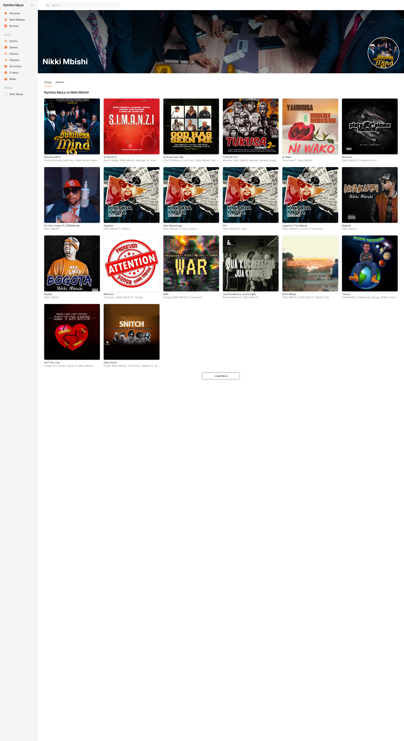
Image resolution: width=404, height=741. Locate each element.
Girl (225, 225)
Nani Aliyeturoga (172, 225)
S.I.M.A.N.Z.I (110, 157)
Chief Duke (305, 297)
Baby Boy (68, 160)
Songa (138, 297)
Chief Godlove (172, 160)
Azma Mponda (53, 160)
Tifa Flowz (134, 365)
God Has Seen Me (173, 157)
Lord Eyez (188, 160)
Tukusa (346, 294)
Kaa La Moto (189, 228)
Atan (244, 228)
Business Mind (52, 157)
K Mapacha (363, 297)
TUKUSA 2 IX (230, 157)
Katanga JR (142, 160)
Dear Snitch (110, 362)
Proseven (109, 297)
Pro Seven (59, 365)
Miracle (264, 160)
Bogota (48, 294)
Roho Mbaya (289, 294)
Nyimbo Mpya (13, 5)
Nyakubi (346, 225)
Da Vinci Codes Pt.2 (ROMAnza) (61, 225)
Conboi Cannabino (312, 228)
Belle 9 (126, 228)
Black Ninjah (111, 160)
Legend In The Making (294, 225)
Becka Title (322, 297)
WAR (166, 294)
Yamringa (288, 160)
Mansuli (253, 160)
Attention (109, 294)
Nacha (70, 365)
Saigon (274, 160)
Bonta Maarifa (231, 297)
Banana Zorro (369, 160)
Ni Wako (286, 157)
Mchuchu (347, 157)
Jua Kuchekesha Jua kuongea (239, 294)
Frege (107, 365)
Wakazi (146, 365)
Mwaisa (227, 160)
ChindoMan (349, 297)
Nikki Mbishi (83, 160)
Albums (59, 82)
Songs (48, 82)
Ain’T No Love (52, 362)
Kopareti (108, 225)
